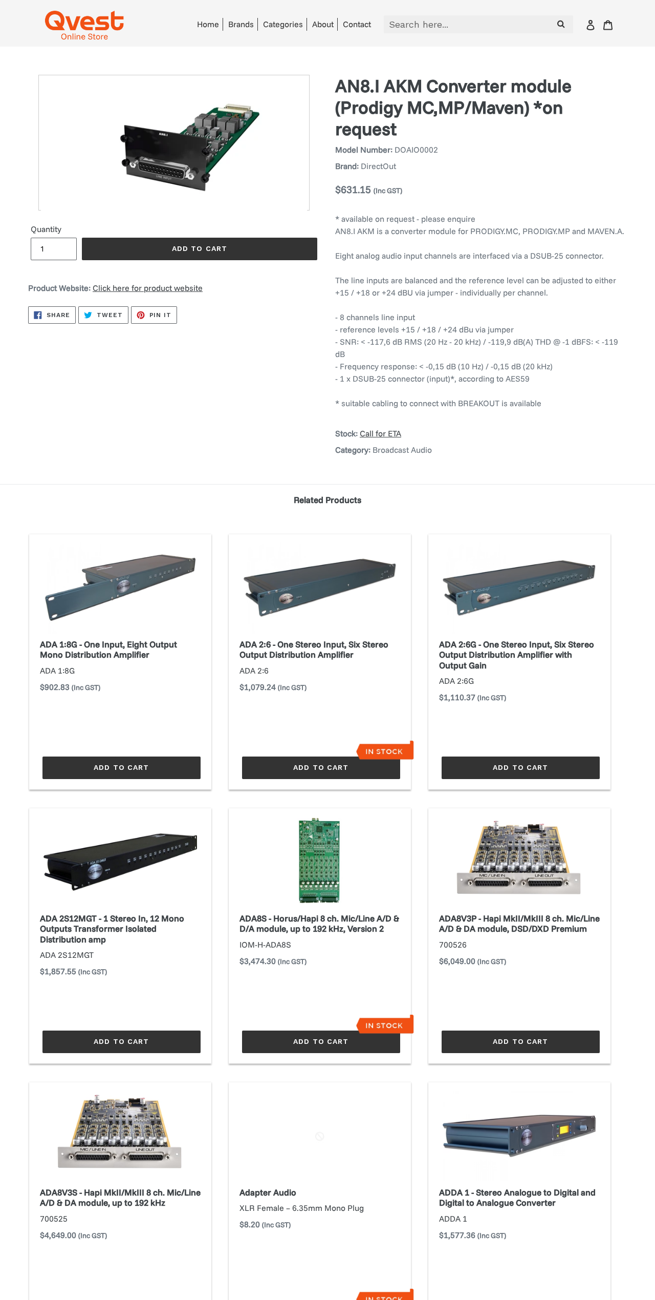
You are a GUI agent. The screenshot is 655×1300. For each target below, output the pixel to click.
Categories (283, 24)
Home (208, 24)
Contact (357, 24)
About (323, 24)
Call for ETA (380, 433)
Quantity (46, 229)
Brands (241, 24)
